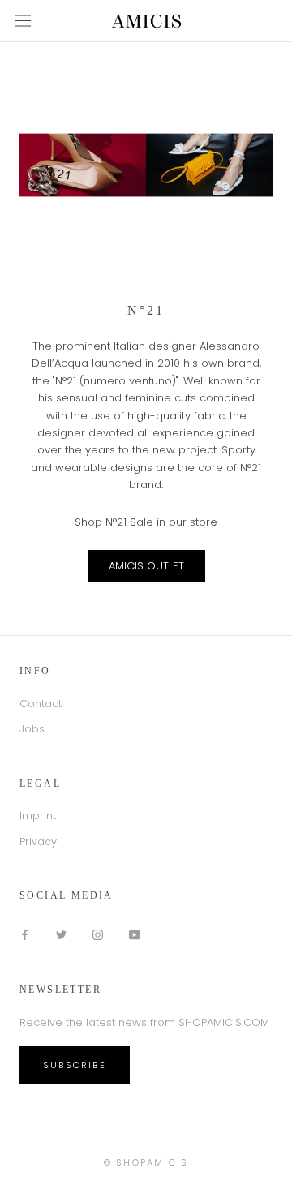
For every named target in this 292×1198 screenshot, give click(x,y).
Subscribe (74, 1064)
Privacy (38, 841)
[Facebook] (24, 934)
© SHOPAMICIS (146, 1162)
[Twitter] (61, 934)
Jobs (32, 728)
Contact (40, 703)
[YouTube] (134, 934)
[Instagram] (97, 934)
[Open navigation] (23, 21)
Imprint (37, 815)
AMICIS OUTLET (146, 565)
